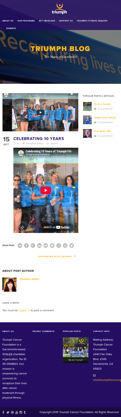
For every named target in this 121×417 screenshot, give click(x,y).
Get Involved (47, 20)
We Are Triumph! (102, 104)
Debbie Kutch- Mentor (105, 117)
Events (54, 143)
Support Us (66, 20)
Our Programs (26, 20)
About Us (7, 20)
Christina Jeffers (34, 143)
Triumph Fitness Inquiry (92, 20)
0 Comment (105, 108)
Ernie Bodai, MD (102, 131)
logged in (24, 310)
